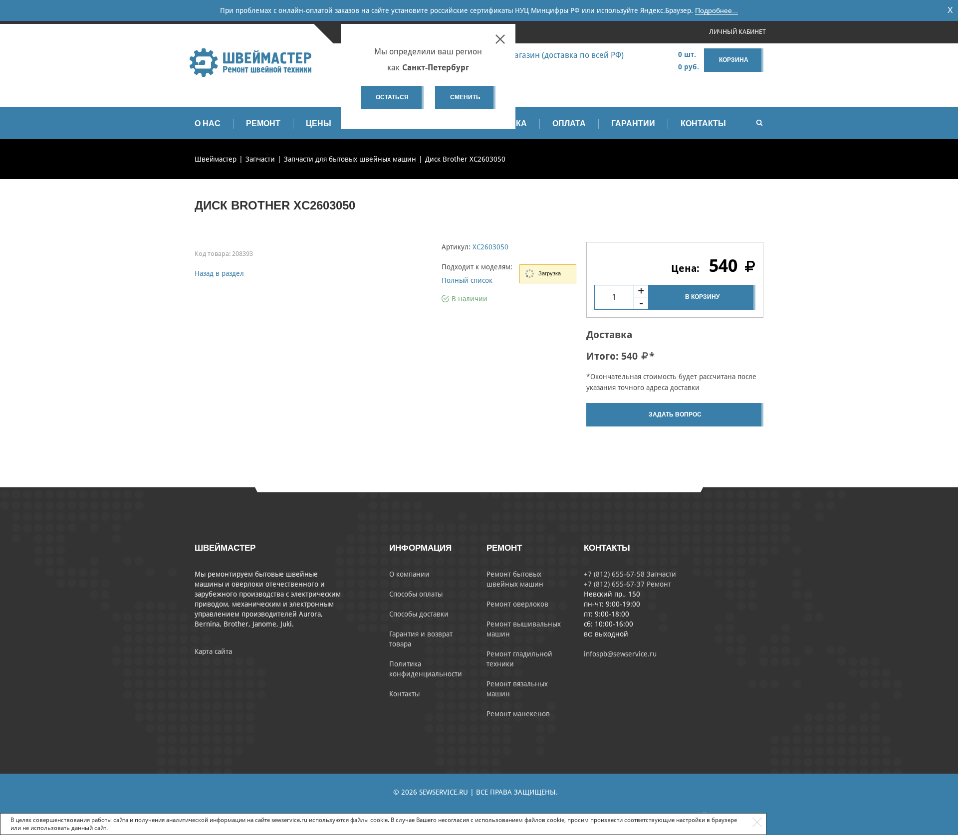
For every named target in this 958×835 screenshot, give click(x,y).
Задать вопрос (675, 414)
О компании (409, 574)
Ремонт (263, 123)
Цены (318, 123)
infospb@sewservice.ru (620, 654)
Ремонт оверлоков (517, 604)
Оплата (569, 123)
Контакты (703, 123)
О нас (208, 123)
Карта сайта (213, 651)
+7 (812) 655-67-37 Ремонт (627, 584)
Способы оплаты (416, 594)
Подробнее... (716, 10)
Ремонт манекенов (518, 714)
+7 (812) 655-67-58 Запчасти (630, 574)
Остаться (392, 97)
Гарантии (633, 123)
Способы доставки (419, 614)
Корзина (733, 59)
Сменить (465, 97)
